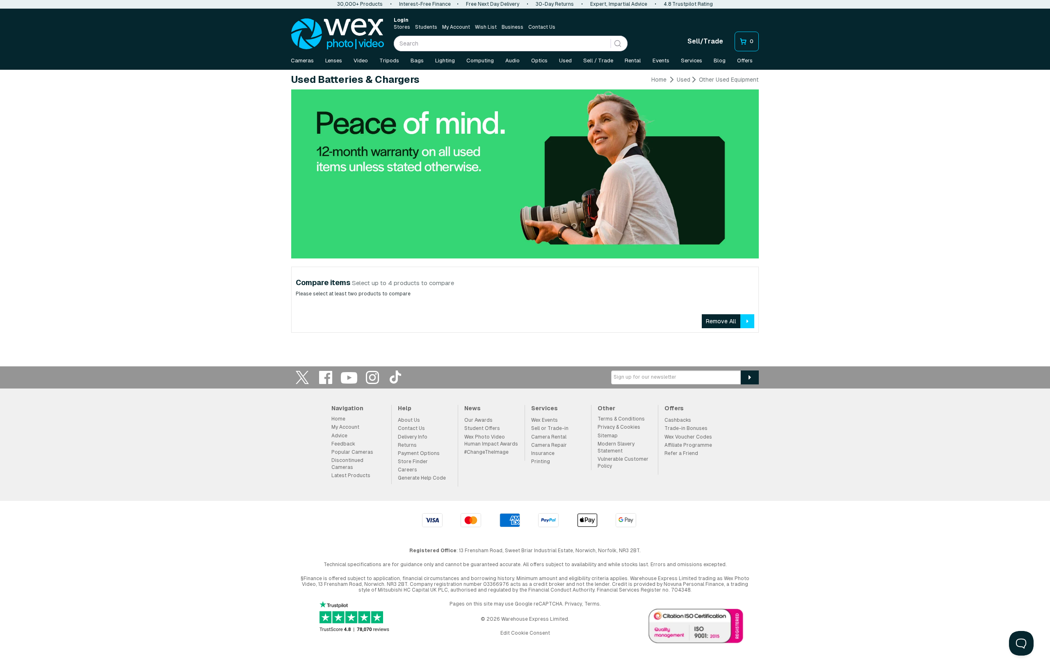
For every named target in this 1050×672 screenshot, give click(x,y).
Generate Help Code (422, 478)
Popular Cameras (352, 452)
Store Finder (413, 461)
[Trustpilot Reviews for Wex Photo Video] (354, 617)
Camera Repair (549, 445)
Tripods (389, 60)
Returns (407, 445)
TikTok (396, 377)
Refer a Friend (681, 453)
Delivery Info (412, 437)
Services (691, 60)
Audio (512, 60)
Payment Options (419, 453)
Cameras (302, 60)
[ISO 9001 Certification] (696, 627)
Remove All (721, 321)
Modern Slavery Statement (616, 447)
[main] (525, 207)
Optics (539, 60)
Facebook (325, 377)
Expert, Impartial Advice (618, 4)
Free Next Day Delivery (492, 4)
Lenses (333, 60)
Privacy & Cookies (619, 427)
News (472, 408)
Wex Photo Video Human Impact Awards (491, 440)
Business (512, 27)
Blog (720, 60)
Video (361, 60)
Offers (745, 60)
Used (565, 60)
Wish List (486, 27)
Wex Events (544, 420)
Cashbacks (677, 420)
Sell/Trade (705, 41)
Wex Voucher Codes (688, 437)
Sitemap (608, 436)
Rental (633, 60)
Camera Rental (548, 437)
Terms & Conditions (621, 419)
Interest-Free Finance (425, 4)
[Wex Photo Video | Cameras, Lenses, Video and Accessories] (337, 34)
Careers (407, 470)
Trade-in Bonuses (686, 428)
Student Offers (482, 428)
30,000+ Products (360, 4)
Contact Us (541, 27)
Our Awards (478, 420)
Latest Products (350, 475)
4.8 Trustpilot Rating (688, 4)
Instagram (372, 377)
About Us (409, 420)
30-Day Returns (555, 4)
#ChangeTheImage (486, 452)
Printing (540, 461)
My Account (456, 27)
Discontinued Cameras (347, 463)
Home (659, 79)
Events (661, 60)
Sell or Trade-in (549, 428)
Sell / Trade (598, 60)
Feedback (343, 444)
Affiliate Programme (688, 445)
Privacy (573, 604)
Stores (402, 27)
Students (426, 27)
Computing (480, 60)
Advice (339, 436)
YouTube (349, 377)
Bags (417, 60)
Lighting (445, 60)
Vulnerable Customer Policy (623, 462)
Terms (592, 604)
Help (404, 408)
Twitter (302, 377)
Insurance (543, 453)
